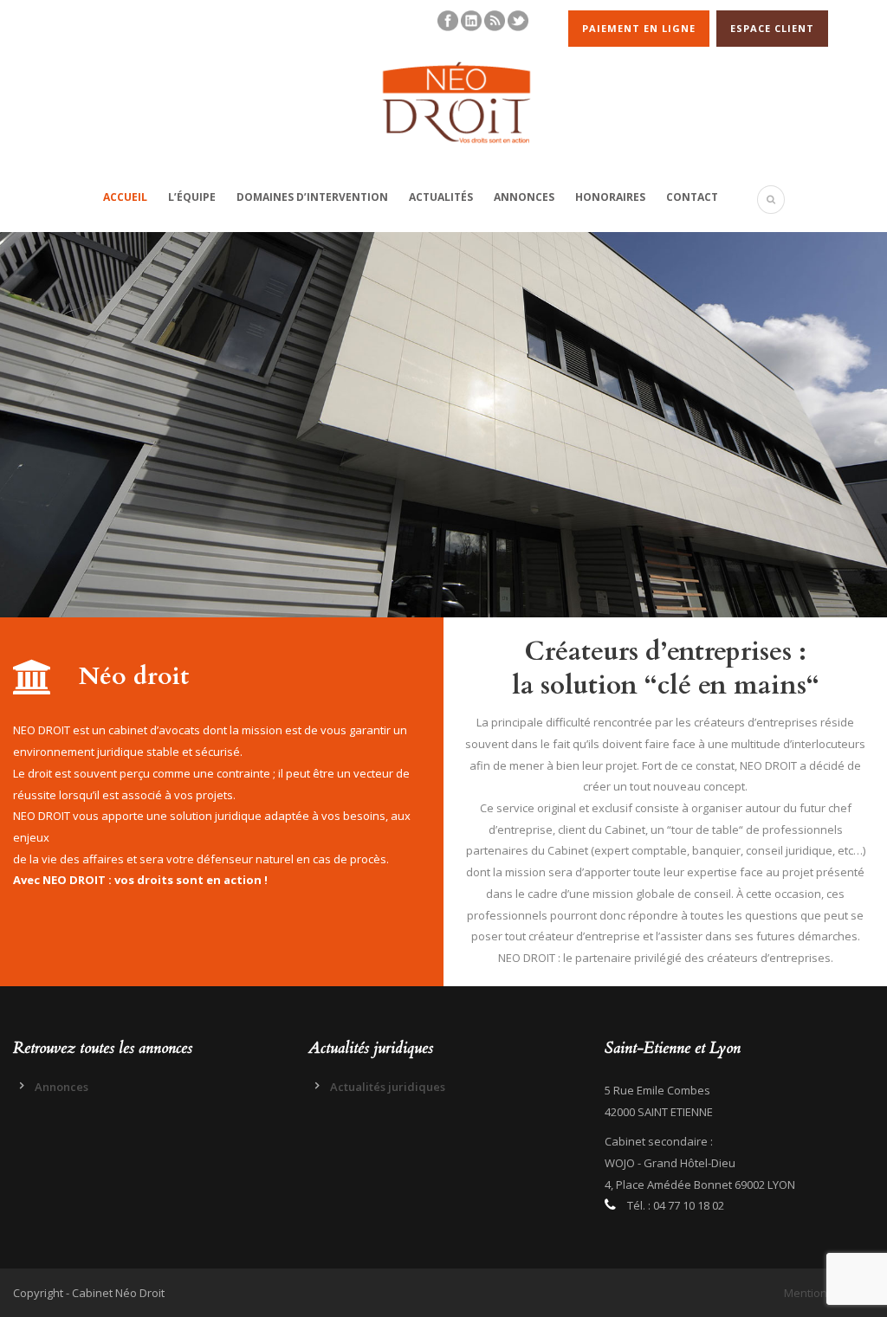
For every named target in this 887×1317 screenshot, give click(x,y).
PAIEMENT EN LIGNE (639, 28)
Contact (692, 197)
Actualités (441, 197)
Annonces (524, 197)
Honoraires (610, 197)
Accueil (125, 197)
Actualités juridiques (387, 1086)
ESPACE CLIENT (772, 28)
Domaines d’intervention (312, 197)
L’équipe (192, 197)
